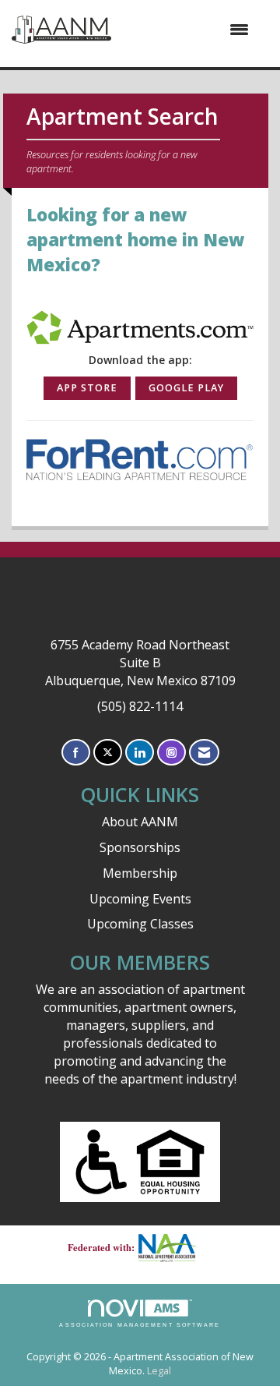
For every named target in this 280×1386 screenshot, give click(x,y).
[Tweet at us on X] (107, 752)
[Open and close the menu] (188, 29)
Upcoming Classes (140, 923)
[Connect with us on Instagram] (171, 752)
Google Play (186, 387)
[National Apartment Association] (173, 1248)
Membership (140, 873)
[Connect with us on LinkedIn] (139, 752)
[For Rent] (140, 458)
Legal (159, 1370)
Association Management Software (139, 1325)
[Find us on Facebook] (75, 752)
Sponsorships (140, 847)
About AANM (140, 821)
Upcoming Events (140, 898)
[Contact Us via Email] (204, 752)
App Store (87, 387)
